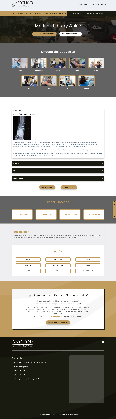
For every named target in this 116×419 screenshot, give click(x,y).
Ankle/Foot (88, 271)
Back (88, 259)
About (20, 13)
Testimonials (76, 13)
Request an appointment (44, 34)
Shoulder (58, 259)
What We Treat (37, 13)
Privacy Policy (74, 414)
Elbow (28, 265)
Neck (28, 259)
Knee (28, 271)
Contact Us (62, 13)
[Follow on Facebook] (103, 342)
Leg (57, 271)
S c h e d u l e (114, 209)
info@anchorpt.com (21, 367)
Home (13, 13)
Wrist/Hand (58, 265)
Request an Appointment (95, 13)
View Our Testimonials (71, 34)
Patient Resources (51, 13)
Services (27, 13)
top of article (47, 187)
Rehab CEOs (51, 414)
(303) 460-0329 (56, 316)
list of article (69, 187)
